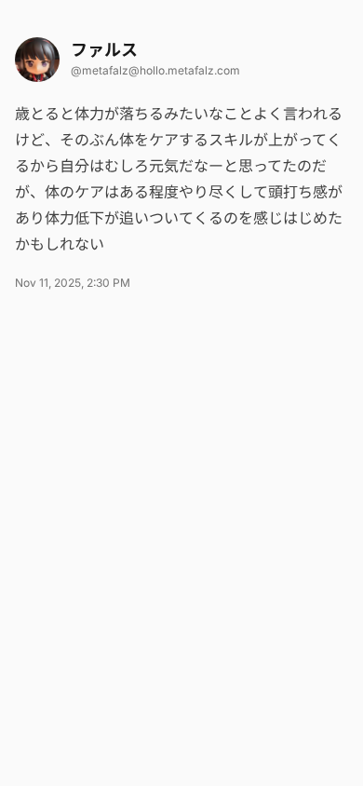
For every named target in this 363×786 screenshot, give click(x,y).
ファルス (104, 50)
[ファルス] (37, 59)
